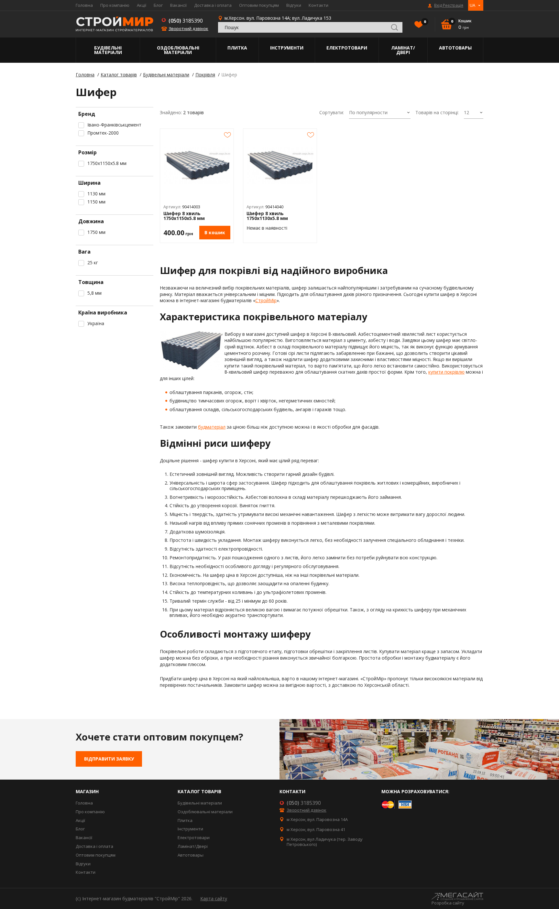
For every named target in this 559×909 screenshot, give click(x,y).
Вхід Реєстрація (448, 5)
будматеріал (211, 427)
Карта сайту (213, 898)
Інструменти (286, 48)
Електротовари (346, 48)
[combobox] (380, 113)
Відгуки (293, 5)
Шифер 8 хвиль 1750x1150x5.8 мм (184, 216)
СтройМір (266, 300)
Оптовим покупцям (259, 5)
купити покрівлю (446, 372)
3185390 (186, 20)
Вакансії (178, 5)
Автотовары (455, 48)
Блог (158, 5)
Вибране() (424, 21)
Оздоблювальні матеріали (178, 50)
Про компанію (114, 5)
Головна (84, 5)
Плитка (237, 48)
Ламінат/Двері (403, 50)
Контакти (318, 5)
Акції (141, 5)
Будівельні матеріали (108, 50)
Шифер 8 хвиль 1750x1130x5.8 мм (267, 216)
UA (472, 5)
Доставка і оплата (213, 5)
